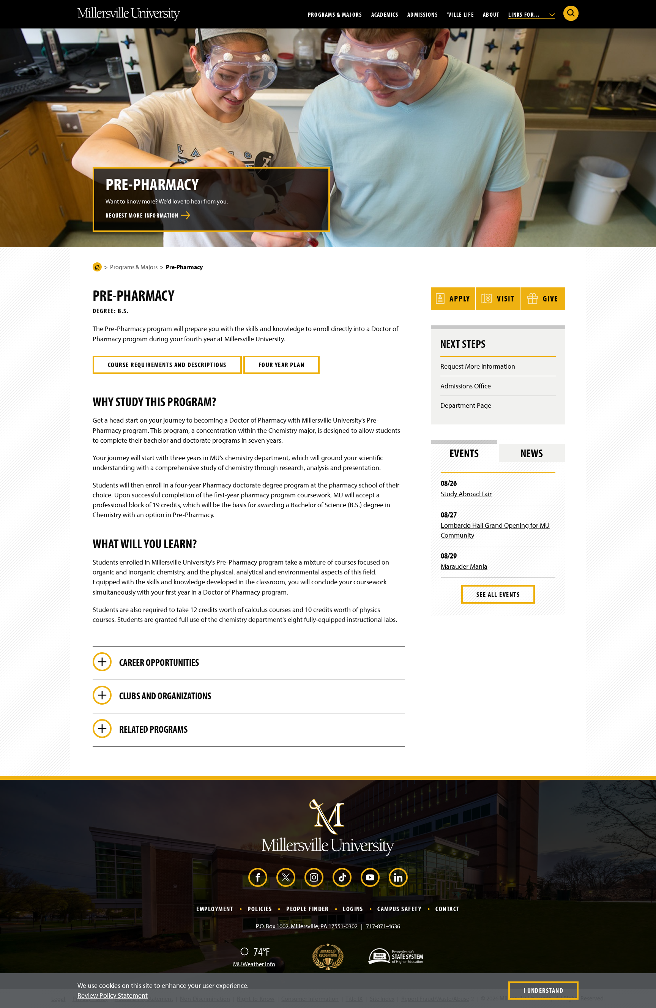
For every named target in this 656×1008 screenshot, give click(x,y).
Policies (260, 908)
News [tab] (531, 453)
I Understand (543, 990)
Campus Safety (399, 908)
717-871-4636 (383, 926)
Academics (385, 14)
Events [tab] (464, 453)
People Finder (307, 908)
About (491, 14)
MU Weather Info (254, 964)
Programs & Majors (335, 14)
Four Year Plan (281, 364)
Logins (353, 908)
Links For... (525, 14)
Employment (214, 908)
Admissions (422, 14)
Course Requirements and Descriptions (167, 364)
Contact (447, 908)
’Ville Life (460, 14)
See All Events (498, 594)
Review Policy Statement (112, 995)
